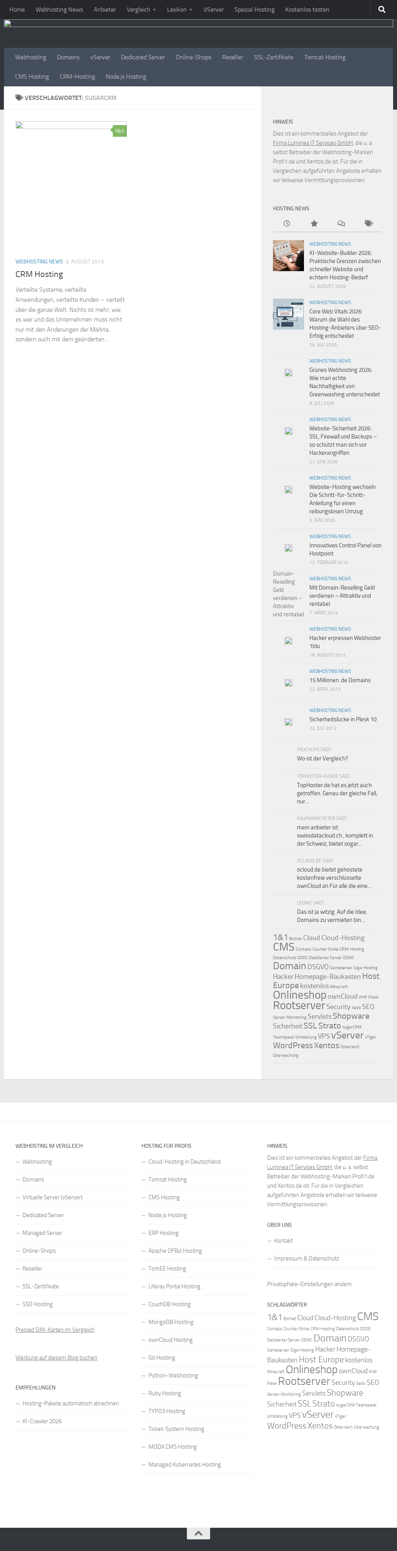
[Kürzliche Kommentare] (340, 224)
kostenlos (314, 986)
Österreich (349, 1046)
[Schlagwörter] (367, 224)
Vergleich (138, 9)
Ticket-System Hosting (176, 1428)
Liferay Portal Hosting (174, 1286)
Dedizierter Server (325, 957)
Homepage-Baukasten (328, 976)
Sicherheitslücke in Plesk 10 (342, 719)
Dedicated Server (143, 57)
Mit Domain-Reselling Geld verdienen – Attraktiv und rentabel (342, 595)
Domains (68, 57)
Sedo (356, 1007)
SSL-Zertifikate (273, 57)
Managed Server (42, 1232)
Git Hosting (161, 1357)
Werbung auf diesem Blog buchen (56, 1357)
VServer (214, 9)
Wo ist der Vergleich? (322, 758)
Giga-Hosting (366, 967)
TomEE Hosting (167, 1268)
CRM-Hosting (77, 76)
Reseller (232, 57)
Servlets (319, 1016)
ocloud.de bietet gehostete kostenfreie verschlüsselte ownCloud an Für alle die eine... (334, 877)
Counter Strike (325, 949)
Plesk (373, 997)
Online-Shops (193, 57)
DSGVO (318, 967)
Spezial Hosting (254, 9)
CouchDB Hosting (169, 1304)
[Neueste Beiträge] (286, 224)
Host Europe (321, 1359)
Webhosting (30, 57)
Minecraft (339, 986)
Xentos (326, 1045)
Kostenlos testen (307, 9)
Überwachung (286, 1055)
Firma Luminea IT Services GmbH (313, 142)
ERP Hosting (163, 1232)
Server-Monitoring (290, 1017)
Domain (289, 966)
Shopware (351, 1016)
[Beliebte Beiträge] (313, 224)
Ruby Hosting (164, 1393)
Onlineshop (299, 994)
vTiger (370, 1037)
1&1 (280, 937)
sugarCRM (351, 1027)
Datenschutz (284, 957)
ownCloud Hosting (170, 1339)
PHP (363, 997)
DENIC (348, 957)
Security (338, 1007)
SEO (368, 1007)
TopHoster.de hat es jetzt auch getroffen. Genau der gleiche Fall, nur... (337, 793)
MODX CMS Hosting (172, 1446)
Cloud (311, 938)
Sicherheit (287, 1026)
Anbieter (105, 9)
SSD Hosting (37, 1304)
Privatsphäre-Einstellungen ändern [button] (309, 1284)
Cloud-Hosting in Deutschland (184, 1161)
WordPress (293, 1045)
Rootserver (299, 1005)
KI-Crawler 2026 (42, 1421)
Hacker (283, 976)
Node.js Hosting (126, 76)
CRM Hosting (39, 274)
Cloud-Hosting (342, 938)
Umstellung (306, 1037)
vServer (100, 57)
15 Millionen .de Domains (340, 680)
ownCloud (343, 996)
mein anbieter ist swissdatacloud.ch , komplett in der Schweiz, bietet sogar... (335, 835)
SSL (310, 1025)
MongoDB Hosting (170, 1322)
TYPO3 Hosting (166, 1411)
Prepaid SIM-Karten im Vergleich (55, 1329)
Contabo (303, 949)
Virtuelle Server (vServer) (52, 1197)
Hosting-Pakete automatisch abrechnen (70, 1403)
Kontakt (283, 1240)
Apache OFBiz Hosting (175, 1250)
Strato (329, 1025)
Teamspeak (283, 1037)
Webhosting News (59, 9)
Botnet (295, 938)
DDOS (302, 957)
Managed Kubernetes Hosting (184, 1464)
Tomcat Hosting (324, 57)
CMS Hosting (32, 76)
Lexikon (177, 9)
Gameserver (341, 967)
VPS (324, 1036)
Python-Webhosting (173, 1375)
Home (17, 9)
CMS (284, 946)
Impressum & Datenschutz (306, 1258)
